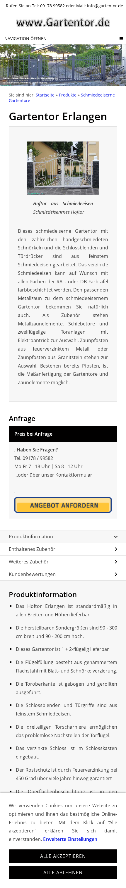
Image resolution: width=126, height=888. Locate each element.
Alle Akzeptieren (63, 856)
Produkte (67, 95)
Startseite (45, 95)
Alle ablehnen (63, 872)
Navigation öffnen (25, 38)
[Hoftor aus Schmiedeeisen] (63, 168)
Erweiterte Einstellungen (70, 839)
